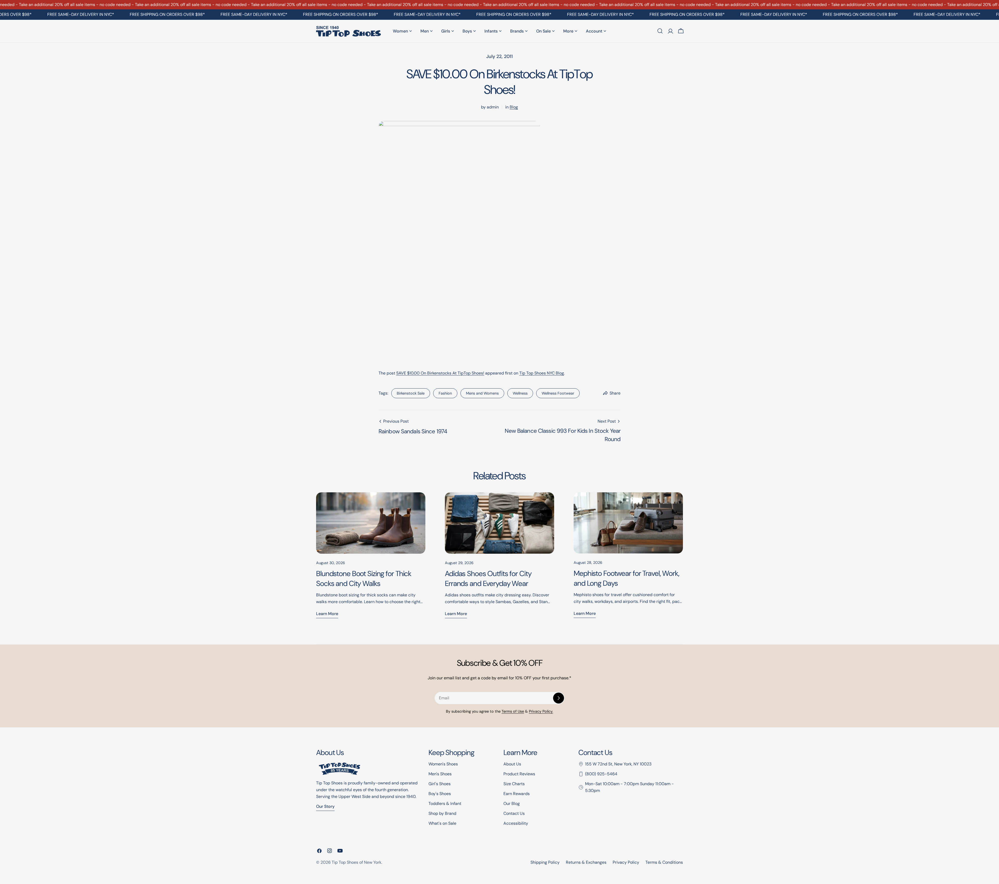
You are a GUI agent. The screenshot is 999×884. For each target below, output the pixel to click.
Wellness (520, 393)
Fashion (445, 393)
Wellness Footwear (558, 393)
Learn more (327, 613)
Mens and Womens (482, 393)
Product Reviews (519, 774)
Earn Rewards (516, 793)
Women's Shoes (443, 764)
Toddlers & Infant (444, 803)
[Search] (660, 31)
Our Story (325, 806)
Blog (514, 107)
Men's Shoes (440, 774)
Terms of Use (513, 711)
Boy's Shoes (439, 793)
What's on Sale (442, 823)
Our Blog (511, 803)
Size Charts (514, 783)
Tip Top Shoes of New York (356, 862)
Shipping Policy (545, 862)
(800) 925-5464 (601, 774)
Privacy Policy (626, 862)
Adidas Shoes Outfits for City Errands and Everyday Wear (488, 578)
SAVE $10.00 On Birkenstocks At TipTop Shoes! (440, 373)
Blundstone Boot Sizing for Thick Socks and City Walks (363, 578)
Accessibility (515, 823)
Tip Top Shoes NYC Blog (541, 373)
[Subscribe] (558, 698)
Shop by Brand (442, 813)
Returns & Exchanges (586, 862)
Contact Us (514, 813)
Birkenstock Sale (411, 393)
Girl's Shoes (439, 783)
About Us (512, 764)
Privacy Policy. (541, 711)
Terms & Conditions (664, 862)
